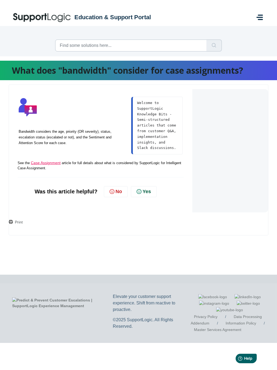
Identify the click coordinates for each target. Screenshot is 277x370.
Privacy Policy (205, 316)
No (119, 191)
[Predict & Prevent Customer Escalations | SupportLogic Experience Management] (64, 303)
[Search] (214, 45)
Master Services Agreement (217, 329)
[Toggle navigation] (259, 17)
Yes (147, 191)
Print (19, 222)
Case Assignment (46, 163)
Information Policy (241, 323)
